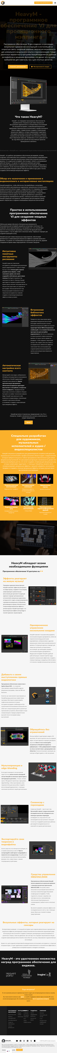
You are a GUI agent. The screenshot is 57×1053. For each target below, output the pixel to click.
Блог (25, 1018)
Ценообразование (12, 1020)
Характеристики (12, 1014)
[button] (55, 3)
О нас (41, 1018)
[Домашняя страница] (3, 3)
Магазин (42, 1013)
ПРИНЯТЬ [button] (19, 1049)
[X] (31, 1041)
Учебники (26, 1013)
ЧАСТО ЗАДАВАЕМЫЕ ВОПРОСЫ (34, 1014)
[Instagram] (24, 1041)
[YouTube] (17, 1041)
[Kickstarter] (35, 1041)
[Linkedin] (27, 1041)
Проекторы (20, 1016)
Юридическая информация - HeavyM (43, 1022)
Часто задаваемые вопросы (41, 999)
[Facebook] (20, 1041)
